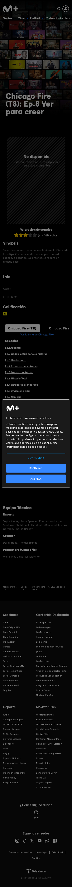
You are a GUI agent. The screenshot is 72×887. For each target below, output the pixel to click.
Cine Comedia (10, 637)
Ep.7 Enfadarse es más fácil (21, 384)
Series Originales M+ (13, 666)
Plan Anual (41, 768)
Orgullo (7, 690)
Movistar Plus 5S (44, 695)
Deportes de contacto (14, 763)
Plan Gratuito (43, 763)
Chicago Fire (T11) (22, 328)
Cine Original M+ (11, 627)
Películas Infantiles (12, 656)
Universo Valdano (12, 739)
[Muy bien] (35, 235)
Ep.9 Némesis (13, 396)
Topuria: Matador (12, 758)
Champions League (13, 719)
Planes (39, 758)
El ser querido (43, 622)
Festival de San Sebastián (49, 675)
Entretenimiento (11, 685)
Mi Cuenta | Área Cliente (48, 724)
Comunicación (43, 787)
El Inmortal (41, 641)
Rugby (6, 753)
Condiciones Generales (48, 729)
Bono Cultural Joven (46, 772)
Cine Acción (9, 641)
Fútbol (35, 18)
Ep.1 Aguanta (13, 347)
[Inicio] (10, 8)
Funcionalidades (44, 719)
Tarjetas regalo (44, 782)
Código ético (42, 734)
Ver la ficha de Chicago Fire (37, 334)
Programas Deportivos (47, 685)
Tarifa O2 (41, 777)
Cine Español (10, 632)
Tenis (5, 748)
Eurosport (8, 768)
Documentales (10, 680)
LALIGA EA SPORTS (12, 724)
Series (7, 18)
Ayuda (36, 817)
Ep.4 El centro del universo (21, 366)
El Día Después (10, 734)
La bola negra (43, 627)
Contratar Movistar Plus (48, 739)
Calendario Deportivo (14, 772)
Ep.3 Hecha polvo (15, 360)
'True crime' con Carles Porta (51, 671)
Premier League (11, 729)
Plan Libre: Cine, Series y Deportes (49, 746)
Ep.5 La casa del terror (19, 372)
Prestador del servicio (20, 852)
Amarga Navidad (44, 637)
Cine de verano (11, 651)
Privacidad (57, 852)
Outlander (41, 656)
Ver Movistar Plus (45, 714)
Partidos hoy (9, 777)
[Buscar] (58, 8)
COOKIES (36, 858)
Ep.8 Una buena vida (17, 390)
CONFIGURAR (36, 457)
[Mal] (21, 235)
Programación (10, 782)
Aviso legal (41, 852)
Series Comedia (11, 675)
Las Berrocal (42, 661)
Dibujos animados (45, 680)
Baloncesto (9, 743)
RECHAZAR (35, 468)
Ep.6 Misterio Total (16, 378)
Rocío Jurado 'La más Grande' (51, 666)
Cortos (6, 646)
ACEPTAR (36, 478)
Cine (21, 18)
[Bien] (30, 235)
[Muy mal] (16, 235)
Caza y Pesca (43, 690)
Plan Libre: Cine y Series (48, 753)
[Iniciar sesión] (65, 9)
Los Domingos (43, 632)
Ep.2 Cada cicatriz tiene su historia (26, 353)
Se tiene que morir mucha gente (49, 649)
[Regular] (25, 235)
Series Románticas (12, 671)
